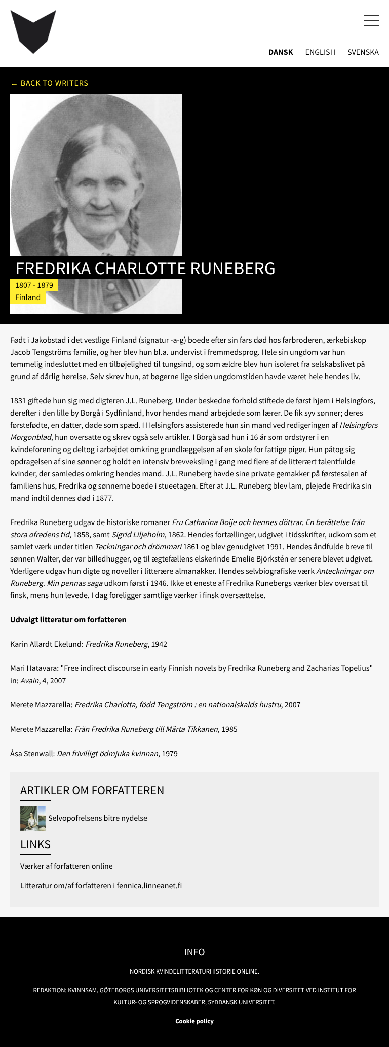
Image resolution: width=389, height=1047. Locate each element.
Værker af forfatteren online (66, 866)
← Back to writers (49, 83)
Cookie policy (194, 1021)
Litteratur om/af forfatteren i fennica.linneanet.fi (101, 886)
